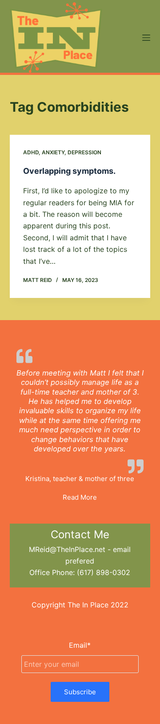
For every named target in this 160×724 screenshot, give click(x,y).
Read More (80, 497)
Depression (84, 152)
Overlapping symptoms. (69, 171)
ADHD (31, 152)
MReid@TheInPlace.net (67, 549)
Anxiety (53, 152)
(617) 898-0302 (103, 572)
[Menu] (146, 38)
